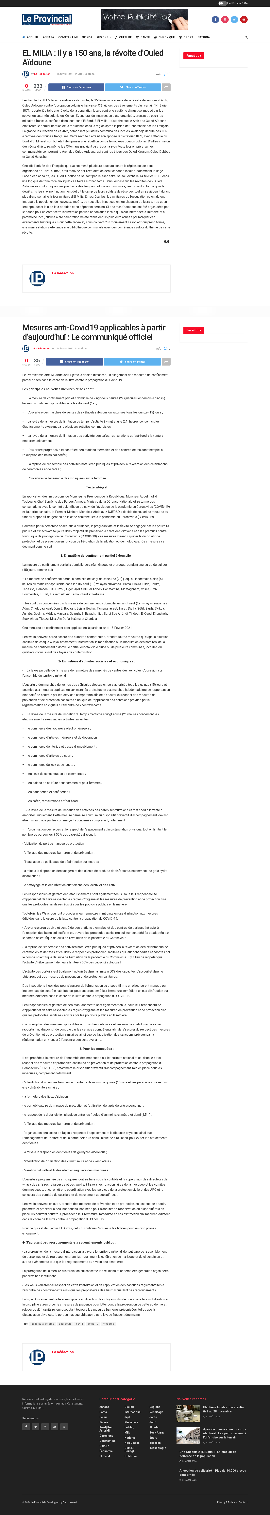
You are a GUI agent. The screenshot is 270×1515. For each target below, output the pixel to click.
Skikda (87, 37)
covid (79, 1323)
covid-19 (93, 1323)
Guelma (130, 1406)
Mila (127, 1432)
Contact (243, 1502)
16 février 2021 (65, 73)
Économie (106, 1451)
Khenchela (131, 1422)
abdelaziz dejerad (42, 1323)
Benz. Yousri (70, 1502)
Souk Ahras (156, 1432)
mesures (108, 1323)
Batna (103, 1412)
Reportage (156, 1412)
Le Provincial (38, 1502)
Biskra (103, 1422)
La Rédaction (42, 73)
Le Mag (129, 1427)
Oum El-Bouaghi (130, 1449)
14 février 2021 (65, 348)
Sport (188, 37)
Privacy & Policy (226, 1502)
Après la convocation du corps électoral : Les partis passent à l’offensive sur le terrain (224, 1433)
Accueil (33, 37)
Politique (131, 1456)
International (133, 1412)
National (204, 37)
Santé (145, 37)
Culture (125, 37)
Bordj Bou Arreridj (105, 1429)
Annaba (48, 37)
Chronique (167, 37)
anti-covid (65, 1323)
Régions (102, 37)
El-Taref (104, 1456)
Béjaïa (103, 1417)
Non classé (132, 1442)
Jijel (80, 73)
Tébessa (155, 1442)
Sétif (152, 1422)
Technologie (157, 1448)
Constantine (68, 37)
